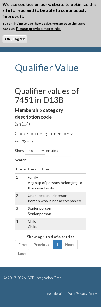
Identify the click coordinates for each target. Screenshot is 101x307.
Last (22, 253)
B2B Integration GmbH (45, 278)
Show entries (36, 150)
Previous (41, 244)
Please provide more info (38, 28)
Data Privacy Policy (82, 293)
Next (69, 244)
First (22, 244)
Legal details (55, 293)
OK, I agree (15, 39)
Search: (21, 160)
